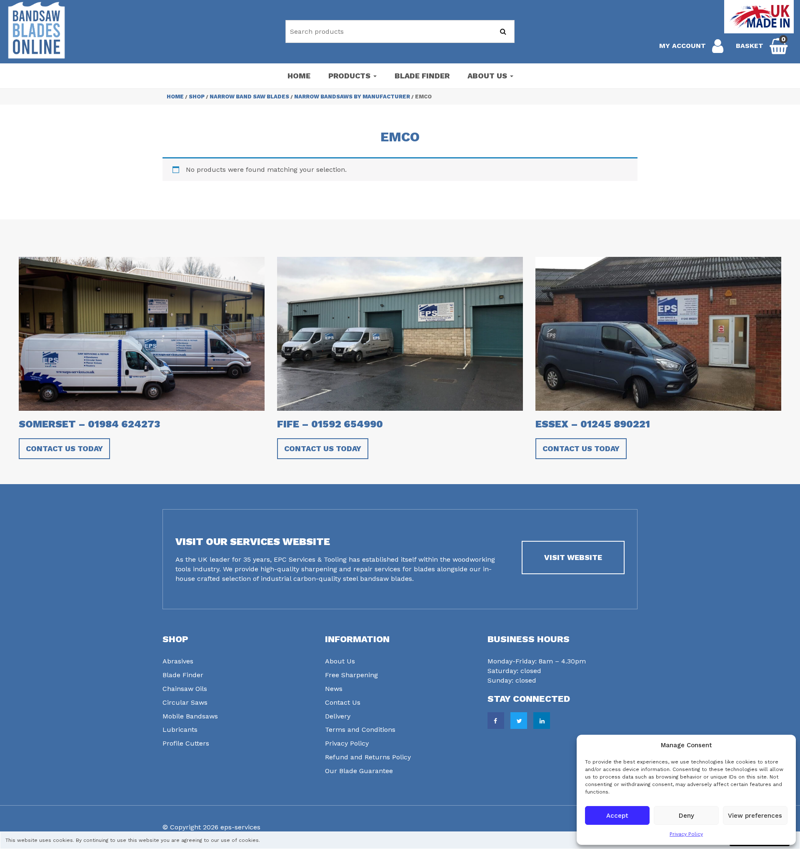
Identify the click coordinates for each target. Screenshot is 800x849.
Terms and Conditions (360, 729)
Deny (686, 815)
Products (350, 75)
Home (299, 75)
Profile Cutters (185, 743)
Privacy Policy (686, 834)
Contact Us (342, 702)
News (333, 689)
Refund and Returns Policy (368, 757)
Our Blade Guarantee (359, 771)
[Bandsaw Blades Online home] (36, 30)
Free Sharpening (351, 675)
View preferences (755, 815)
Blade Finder (422, 75)
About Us (488, 75)
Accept (617, 815)
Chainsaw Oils (184, 689)
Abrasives (177, 661)
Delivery (337, 716)
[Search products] (503, 31)
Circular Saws (185, 702)
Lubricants (180, 729)
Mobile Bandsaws (190, 716)
